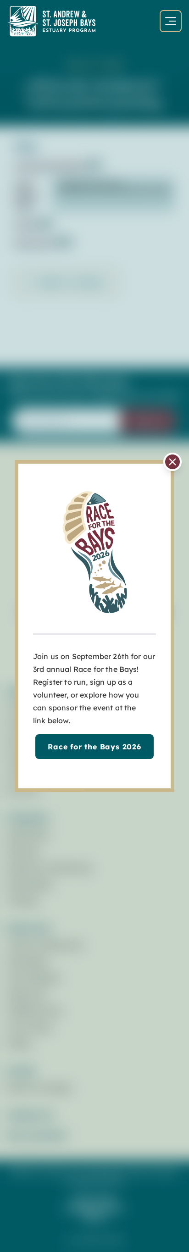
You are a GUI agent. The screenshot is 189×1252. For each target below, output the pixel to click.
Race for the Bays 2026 (94, 746)
